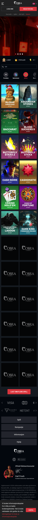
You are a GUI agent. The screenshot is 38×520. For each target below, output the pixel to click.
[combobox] (35, 3)
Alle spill (21, 14)
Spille (15, 14)
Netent (26, 78)
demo (10, 101)
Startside (9, 14)
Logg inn (10, 9)
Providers (6, 76)
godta (31, 510)
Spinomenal (16, 78)
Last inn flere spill (19, 392)
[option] (16, 75)
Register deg (28, 9)
